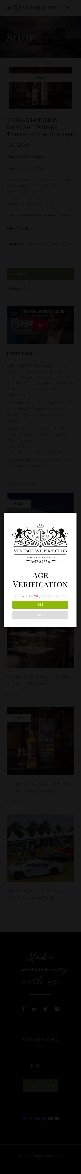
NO (40, 615)
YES (40, 604)
